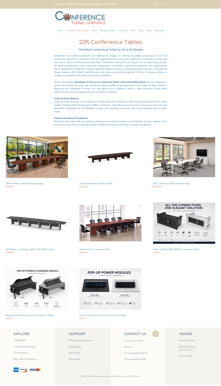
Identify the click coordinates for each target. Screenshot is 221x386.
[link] (160, 3)
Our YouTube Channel (132, 376)
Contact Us (60, 4)
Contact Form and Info (133, 340)
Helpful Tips (110, 4)
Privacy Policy (74, 359)
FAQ (70, 4)
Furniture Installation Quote (88, 4)
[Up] (155, 333)
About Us (128, 346)
